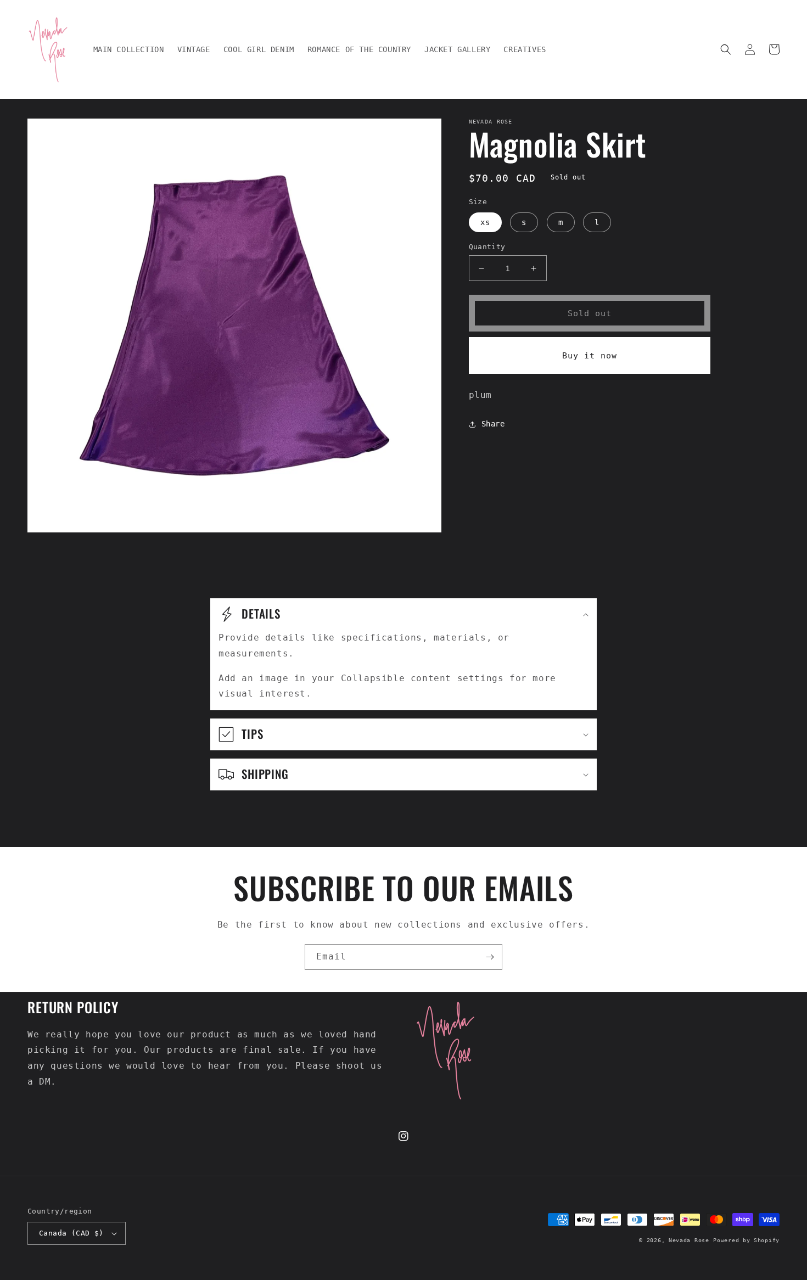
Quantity (487, 247)
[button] (726, 49)
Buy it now (589, 356)
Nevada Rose (689, 1240)
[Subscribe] (490, 957)
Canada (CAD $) (71, 1233)
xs (485, 222)
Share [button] (493, 423)
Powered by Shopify (746, 1240)
